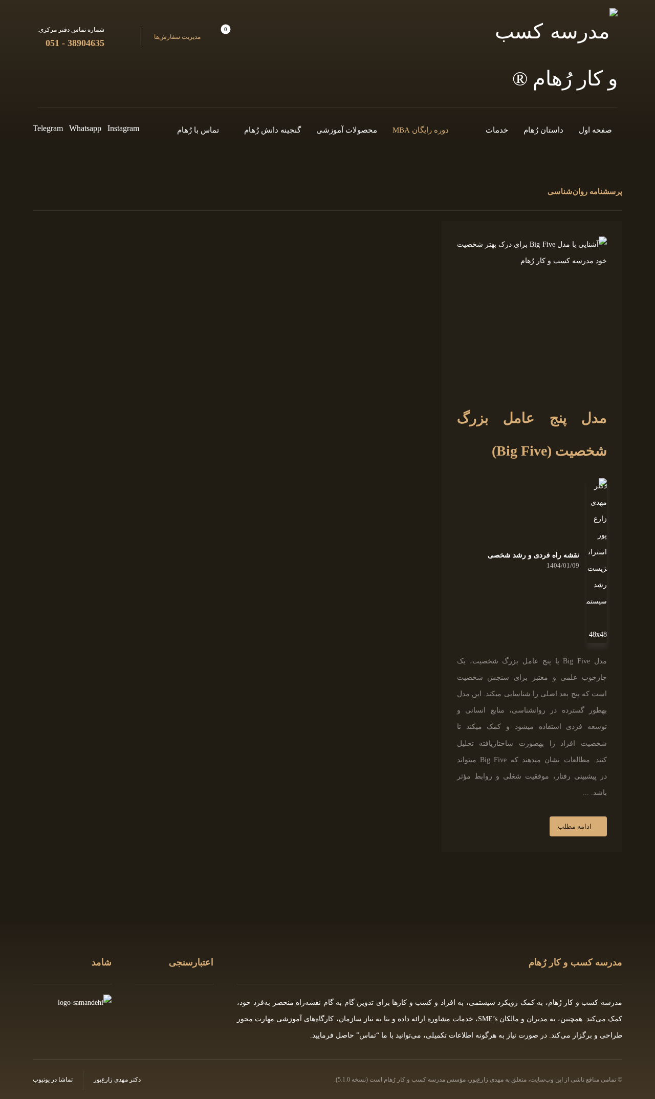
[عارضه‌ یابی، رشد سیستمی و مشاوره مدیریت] (556, 55)
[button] (191, 37)
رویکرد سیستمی (493, 1002)
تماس (367, 1035)
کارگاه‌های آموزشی (305, 1019)
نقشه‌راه (308, 1002)
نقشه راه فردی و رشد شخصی (533, 555)
